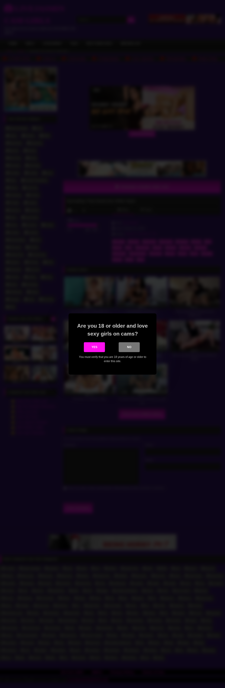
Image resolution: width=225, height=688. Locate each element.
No (129, 347)
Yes (94, 347)
